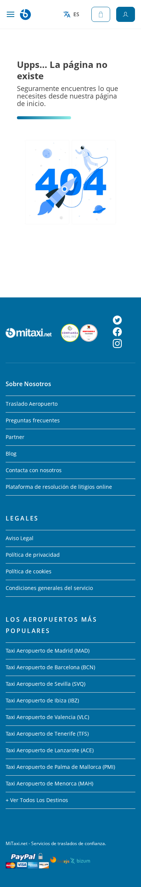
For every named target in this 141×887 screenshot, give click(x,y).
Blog (11, 453)
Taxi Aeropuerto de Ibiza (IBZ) (42, 700)
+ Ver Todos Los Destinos (37, 800)
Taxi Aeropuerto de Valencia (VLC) (47, 717)
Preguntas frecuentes (33, 420)
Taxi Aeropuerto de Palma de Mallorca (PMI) (60, 766)
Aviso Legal (19, 538)
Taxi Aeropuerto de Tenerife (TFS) (47, 733)
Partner (15, 436)
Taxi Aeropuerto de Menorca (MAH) (49, 783)
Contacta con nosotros (34, 470)
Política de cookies (29, 571)
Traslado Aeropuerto (32, 403)
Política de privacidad (33, 554)
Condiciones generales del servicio (49, 587)
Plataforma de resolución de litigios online (59, 486)
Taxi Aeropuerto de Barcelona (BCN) (50, 667)
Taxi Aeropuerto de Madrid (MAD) (47, 650)
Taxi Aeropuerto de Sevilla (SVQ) (45, 683)
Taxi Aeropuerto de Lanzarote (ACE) (50, 750)
